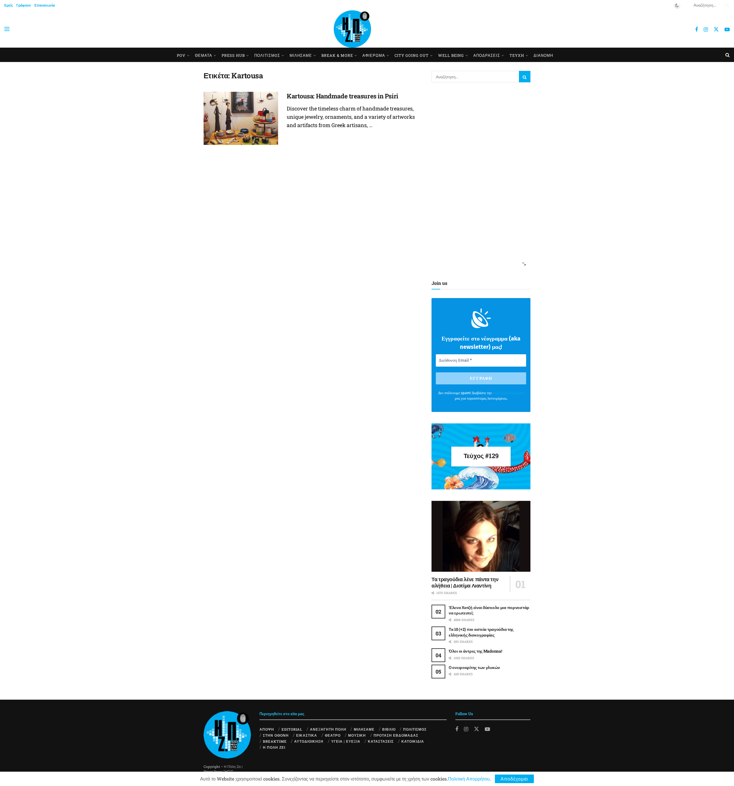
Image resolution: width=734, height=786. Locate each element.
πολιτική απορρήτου (508, 393)
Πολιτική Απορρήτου (469, 779)
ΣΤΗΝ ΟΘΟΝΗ (276, 735)
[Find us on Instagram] (706, 29)
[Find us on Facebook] (696, 29)
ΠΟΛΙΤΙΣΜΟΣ (415, 729)
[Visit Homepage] (352, 29)
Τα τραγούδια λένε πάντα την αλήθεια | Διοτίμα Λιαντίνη (465, 582)
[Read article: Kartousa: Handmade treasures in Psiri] (241, 118)
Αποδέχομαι (514, 779)
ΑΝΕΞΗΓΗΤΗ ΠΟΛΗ (328, 729)
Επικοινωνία (44, 5)
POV (181, 55)
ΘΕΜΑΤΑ (203, 55)
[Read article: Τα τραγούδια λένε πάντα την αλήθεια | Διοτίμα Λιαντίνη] (481, 536)
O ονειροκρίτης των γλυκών (474, 667)
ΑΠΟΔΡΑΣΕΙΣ (486, 55)
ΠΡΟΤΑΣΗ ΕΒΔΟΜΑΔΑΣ (396, 735)
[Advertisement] (479, 180)
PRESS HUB (233, 55)
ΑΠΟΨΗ (266, 729)
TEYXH (516, 55)
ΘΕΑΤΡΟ (333, 735)
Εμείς (8, 5)
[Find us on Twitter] (716, 29)
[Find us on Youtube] (727, 29)
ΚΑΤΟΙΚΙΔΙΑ (412, 741)
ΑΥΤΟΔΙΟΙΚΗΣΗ (308, 741)
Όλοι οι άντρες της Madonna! (475, 651)
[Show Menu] (6, 29)
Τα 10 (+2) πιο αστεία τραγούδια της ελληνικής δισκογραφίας (481, 632)
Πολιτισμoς (267, 55)
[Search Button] (726, 5)
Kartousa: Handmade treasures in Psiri (342, 96)
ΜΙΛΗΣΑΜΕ (301, 55)
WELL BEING (451, 55)
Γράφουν (23, 5)
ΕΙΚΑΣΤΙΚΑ (306, 735)
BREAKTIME (275, 741)
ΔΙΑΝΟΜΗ (543, 55)
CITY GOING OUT (412, 55)
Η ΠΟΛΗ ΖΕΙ (274, 747)
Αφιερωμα (373, 55)
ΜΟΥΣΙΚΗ (357, 735)
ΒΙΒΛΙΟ (389, 729)
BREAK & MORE (337, 55)
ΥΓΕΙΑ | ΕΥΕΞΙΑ (345, 741)
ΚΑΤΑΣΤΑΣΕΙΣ (381, 741)
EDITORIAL (292, 729)
